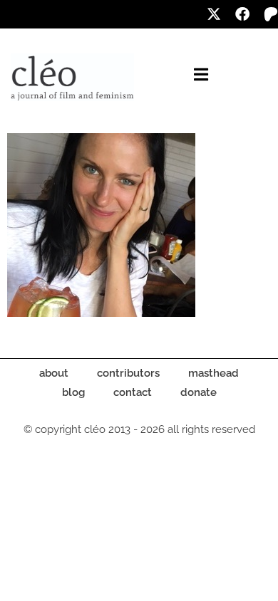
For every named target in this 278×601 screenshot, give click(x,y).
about (53, 373)
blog (73, 392)
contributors (128, 373)
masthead (213, 373)
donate (198, 392)
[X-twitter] (214, 14)
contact (132, 392)
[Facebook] (242, 14)
